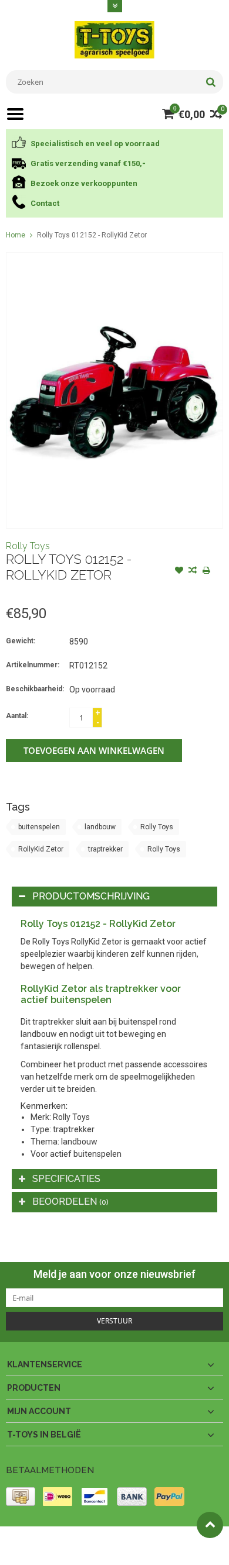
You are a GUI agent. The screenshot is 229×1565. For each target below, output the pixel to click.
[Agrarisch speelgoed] (114, 39)
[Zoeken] (210, 82)
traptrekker (105, 849)
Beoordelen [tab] (70, 1201)
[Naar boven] (210, 1525)
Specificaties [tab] (66, 1178)
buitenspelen (39, 827)
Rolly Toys (28, 545)
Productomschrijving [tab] (91, 896)
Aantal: (17, 716)
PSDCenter (159, 1540)
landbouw (100, 827)
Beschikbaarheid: (35, 689)
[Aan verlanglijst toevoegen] (179, 571)
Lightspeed (24, 1551)
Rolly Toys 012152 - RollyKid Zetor (92, 235)
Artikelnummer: (32, 665)
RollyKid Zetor (40, 849)
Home (15, 235)
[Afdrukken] (206, 571)
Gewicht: (20, 641)
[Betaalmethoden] (20, 1496)
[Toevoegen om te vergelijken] (192, 571)
